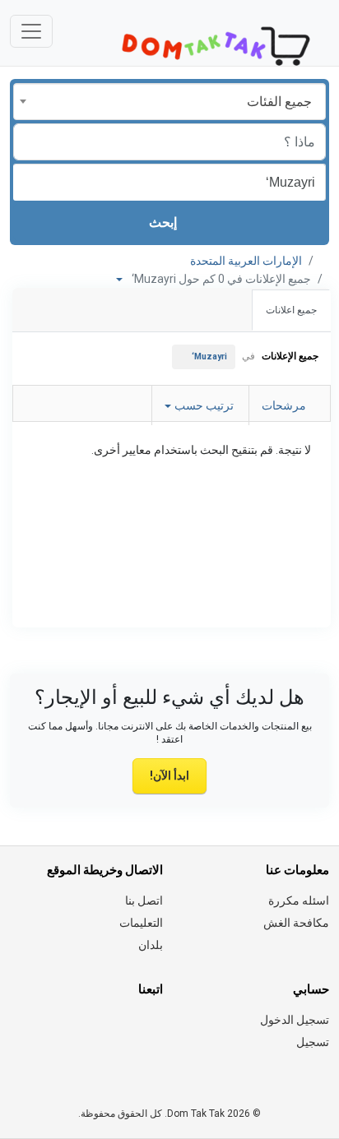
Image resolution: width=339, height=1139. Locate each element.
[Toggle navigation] (31, 31)
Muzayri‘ (209, 356)
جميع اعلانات (291, 310)
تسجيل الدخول (294, 1019)
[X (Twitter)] (129, 1029)
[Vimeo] (129, 1061)
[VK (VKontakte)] (106, 1061)
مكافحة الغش (296, 922)
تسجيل (312, 1042)
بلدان (150, 944)
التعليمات (141, 922)
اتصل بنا (144, 900)
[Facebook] (152, 1029)
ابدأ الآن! (169, 775)
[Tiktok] (37, 1029)
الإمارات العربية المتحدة (246, 260)
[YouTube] (152, 1061)
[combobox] (169, 101)
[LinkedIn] (83, 1029)
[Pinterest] (60, 1029)
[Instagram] (106, 1029)
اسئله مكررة (298, 900)
